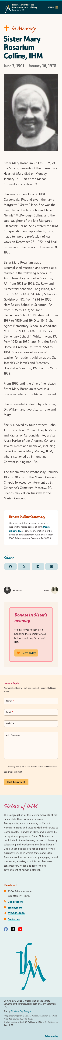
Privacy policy (51, 1036)
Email (9, 712)
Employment (15, 907)
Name (10, 701)
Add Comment (14, 735)
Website (10, 723)
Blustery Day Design (21, 1011)
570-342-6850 (16, 913)
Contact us (14, 919)
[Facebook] (6, 929)
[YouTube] (20, 929)
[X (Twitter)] (13, 929)
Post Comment (16, 782)
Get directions (15, 901)
